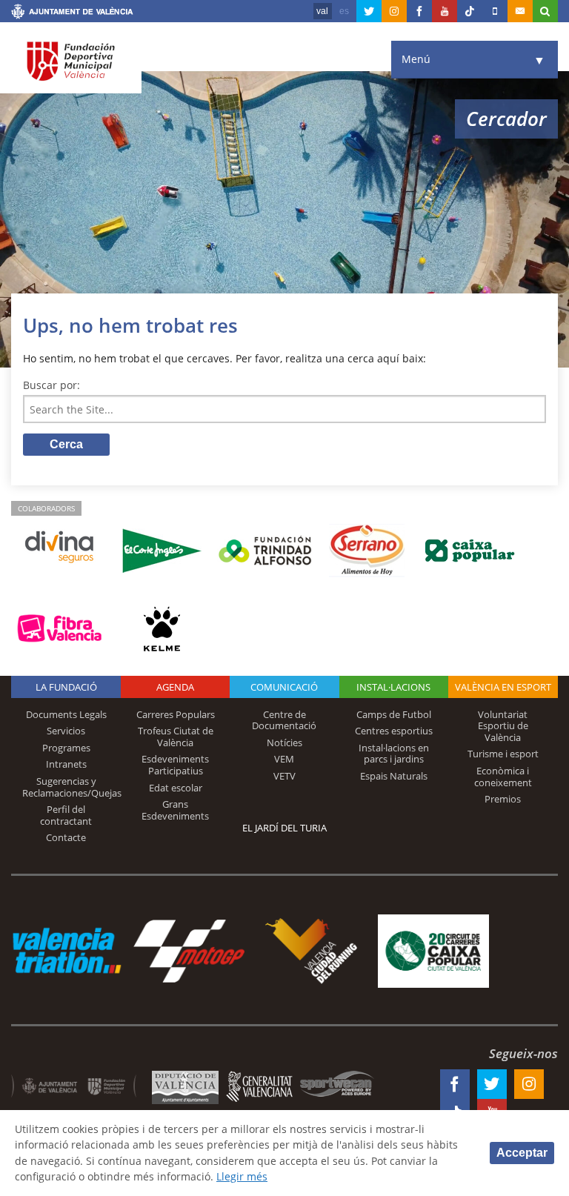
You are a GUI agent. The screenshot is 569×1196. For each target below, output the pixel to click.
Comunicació (284, 687)
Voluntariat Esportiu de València (503, 726)
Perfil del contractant (66, 815)
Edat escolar (175, 787)
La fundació (66, 687)
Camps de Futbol (393, 714)
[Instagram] (394, 11)
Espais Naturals (393, 776)
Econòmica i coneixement (503, 776)
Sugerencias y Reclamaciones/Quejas (72, 787)
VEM (284, 758)
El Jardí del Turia (284, 827)
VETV (284, 776)
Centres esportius (394, 730)
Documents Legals (66, 714)
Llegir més (241, 1176)
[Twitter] (369, 11)
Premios (503, 798)
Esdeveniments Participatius (175, 764)
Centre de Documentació (284, 720)
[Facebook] (419, 11)
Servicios (66, 730)
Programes (66, 747)
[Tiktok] (469, 11)
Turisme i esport (503, 753)
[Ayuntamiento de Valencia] (72, 13)
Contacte (66, 837)
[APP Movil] (495, 11)
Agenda (175, 687)
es (344, 11)
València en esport (503, 687)
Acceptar (522, 1152)
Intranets (66, 764)
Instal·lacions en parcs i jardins (394, 753)
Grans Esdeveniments (175, 810)
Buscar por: (51, 385)
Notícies (284, 742)
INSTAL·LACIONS (393, 687)
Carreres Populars (175, 714)
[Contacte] (520, 11)
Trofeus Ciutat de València (175, 736)
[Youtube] (444, 11)
